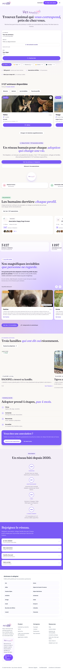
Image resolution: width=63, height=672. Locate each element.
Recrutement (36, 633)
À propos (35, 627)
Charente (35, 612)
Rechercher (32, 58)
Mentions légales (33, 667)
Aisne (34, 583)
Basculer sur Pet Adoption (8, 657)
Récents (5, 91)
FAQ (50, 627)
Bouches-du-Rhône (10, 608)
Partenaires (36, 631)
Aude (6, 604)
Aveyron (35, 604)
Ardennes (35, 595)
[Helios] (50, 97)
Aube (34, 599)
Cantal (6, 612)
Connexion (40, 2)
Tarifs (19, 629)
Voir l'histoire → (49, 386)
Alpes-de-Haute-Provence (40, 587)
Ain (6, 583)
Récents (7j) (27, 64)
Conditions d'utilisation (55, 667)
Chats (17, 64)
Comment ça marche (23, 627)
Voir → (15, 231)
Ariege (7, 599)
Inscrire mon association (12, 441)
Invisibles (50, 64)
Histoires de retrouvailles (52, 632)
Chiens (6, 64)
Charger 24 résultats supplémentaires (31, 133)
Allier (6, 587)
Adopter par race (53, 643)
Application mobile (23, 637)
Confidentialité (43, 667)
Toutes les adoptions (9, 346)
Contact (35, 629)
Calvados (35, 608)
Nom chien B (52, 641)
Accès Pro (20, 631)
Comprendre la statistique (30, 325)
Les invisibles (23, 91)
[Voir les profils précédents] (56, 286)
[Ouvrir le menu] (59, 2)
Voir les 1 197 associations (10, 211)
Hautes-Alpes (8, 591)
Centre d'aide (52, 629)
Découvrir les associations (31, 166)
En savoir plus (28, 441)
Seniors (39, 64)
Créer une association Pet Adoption (23, 634)
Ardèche (7, 595)
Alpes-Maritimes (37, 591)
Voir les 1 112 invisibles (10, 325)
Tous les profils (35, 91)
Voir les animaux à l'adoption (31, 162)
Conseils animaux (53, 635)
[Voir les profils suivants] (60, 286)
